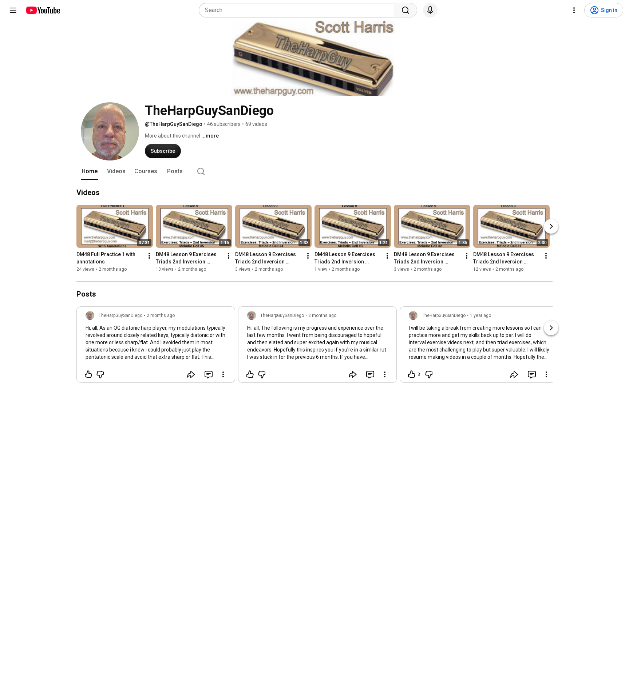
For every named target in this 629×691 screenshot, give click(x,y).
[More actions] (149, 256)
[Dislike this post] (100, 374)
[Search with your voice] (430, 10)
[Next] (551, 226)
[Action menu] (223, 374)
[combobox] (298, 10)
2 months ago (161, 315)
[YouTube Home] (42, 10)
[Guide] (13, 10)
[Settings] (574, 10)
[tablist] (314, 171)
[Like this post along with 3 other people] (412, 374)
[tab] (89, 171)
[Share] (191, 374)
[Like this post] (88, 374)
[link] (156, 346)
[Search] (405, 10)
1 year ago (480, 315)
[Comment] (208, 374)
